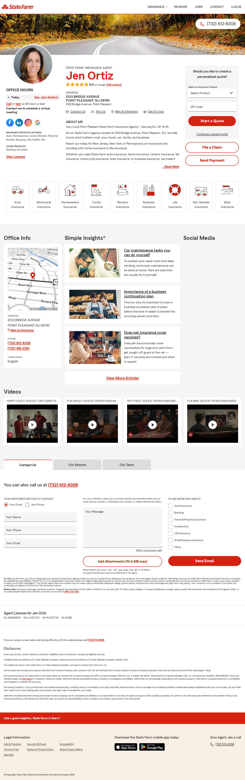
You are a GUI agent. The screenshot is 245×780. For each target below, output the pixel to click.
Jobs (199, 6)
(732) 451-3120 (18, 348)
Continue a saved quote (212, 134)
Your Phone (37, 504)
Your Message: (94, 511)
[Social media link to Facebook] (10, 122)
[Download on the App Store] (125, 747)
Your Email (16, 504)
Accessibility (67, 744)
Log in (236, 6)
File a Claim (212, 147)
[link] (18, 7)
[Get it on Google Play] (152, 747)
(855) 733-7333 (71, 591)
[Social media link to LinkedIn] (19, 122)
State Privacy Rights (71, 749)
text (18, 103)
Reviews (180, 6)
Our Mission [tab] (77, 465)
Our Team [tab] (127, 465)
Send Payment (212, 160)
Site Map (9, 755)
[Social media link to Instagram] (28, 122)
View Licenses (15, 156)
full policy (27, 679)
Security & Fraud (36, 744)
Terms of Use (11, 749)
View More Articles (122, 378)
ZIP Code (197, 106)
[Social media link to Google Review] (37, 122)
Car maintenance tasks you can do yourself (147, 252)
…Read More (171, 166)
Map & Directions (22, 330)
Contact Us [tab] (28, 465)
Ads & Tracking (12, 744)
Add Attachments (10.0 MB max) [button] (122, 561)
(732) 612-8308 (19, 343)
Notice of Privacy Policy (40, 749)
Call (8, 103)
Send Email (204, 561)
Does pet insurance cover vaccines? (145, 335)
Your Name (13, 517)
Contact (217, 6)
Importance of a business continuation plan (145, 294)
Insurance (156, 6)
